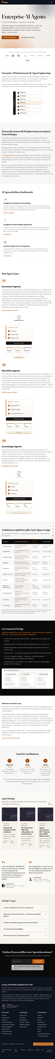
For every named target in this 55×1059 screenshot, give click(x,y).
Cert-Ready (22, 1017)
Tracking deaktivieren (49, 1050)
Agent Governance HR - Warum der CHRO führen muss (44, 832)
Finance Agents (5, 1017)
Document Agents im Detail (9, 310)
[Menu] (51, 2)
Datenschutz (30, 1049)
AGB (43, 1049)
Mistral (27, 563)
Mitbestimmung (23, 1020)
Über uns (40, 1015)
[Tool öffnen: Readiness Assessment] (53, 532)
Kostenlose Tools (42, 1026)
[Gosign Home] (5, 2)
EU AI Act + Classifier (25, 1022)
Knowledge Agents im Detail (10, 466)
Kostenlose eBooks (42, 1024)
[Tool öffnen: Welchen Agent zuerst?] (53, 526)
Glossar (39, 1029)
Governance (24, 1012)
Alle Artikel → (50, 803)
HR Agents (4, 1020)
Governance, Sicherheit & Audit (11, 738)
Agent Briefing (41, 1022)
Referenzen (40, 1017)
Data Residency (23, 1026)
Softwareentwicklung (7, 1031)
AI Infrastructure (6, 1029)
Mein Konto (16, 1050)
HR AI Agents (7, 234)
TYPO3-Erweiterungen (43, 1036)
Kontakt (39, 1020)
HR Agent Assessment (7, 1022)
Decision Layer (9, 155)
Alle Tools (53, 535)
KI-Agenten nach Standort (44, 1033)
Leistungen (5, 1012)
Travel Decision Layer (7, 1033)
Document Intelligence (7, 1026)
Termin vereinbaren (9, 37)
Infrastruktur (7, 256)
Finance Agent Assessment (8, 1024)
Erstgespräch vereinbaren (38, 961)
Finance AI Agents (9, 213)
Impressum (23, 1049)
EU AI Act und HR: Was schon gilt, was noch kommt (27, 831)
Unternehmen (42, 1012)
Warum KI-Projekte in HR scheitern (9, 830)
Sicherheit (37, 1049)
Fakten (39, 1031)
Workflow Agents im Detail (9, 392)
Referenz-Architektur (25, 1024)
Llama (23, 563)
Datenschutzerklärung (24, 968)
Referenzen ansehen (28, 37)
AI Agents (4, 1015)
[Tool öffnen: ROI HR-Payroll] (53, 529)
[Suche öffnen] (49, 2)
